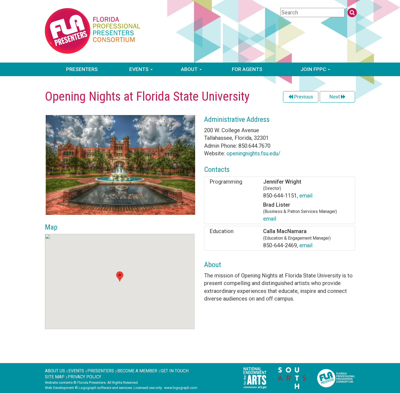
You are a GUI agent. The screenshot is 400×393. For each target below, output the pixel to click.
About (190, 69)
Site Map (54, 376)
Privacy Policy (84, 376)
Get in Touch (175, 370)
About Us (55, 370)
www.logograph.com (180, 388)
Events (139, 69)
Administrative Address (237, 119)
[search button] (352, 12)
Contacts (217, 169)
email (305, 195)
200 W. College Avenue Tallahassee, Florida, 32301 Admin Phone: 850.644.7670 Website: (242, 136)
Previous (303, 97)
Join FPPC (313, 69)
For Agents (247, 69)
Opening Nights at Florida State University (147, 96)
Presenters (82, 69)
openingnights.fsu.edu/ (253, 153)
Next (335, 97)
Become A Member (137, 370)
